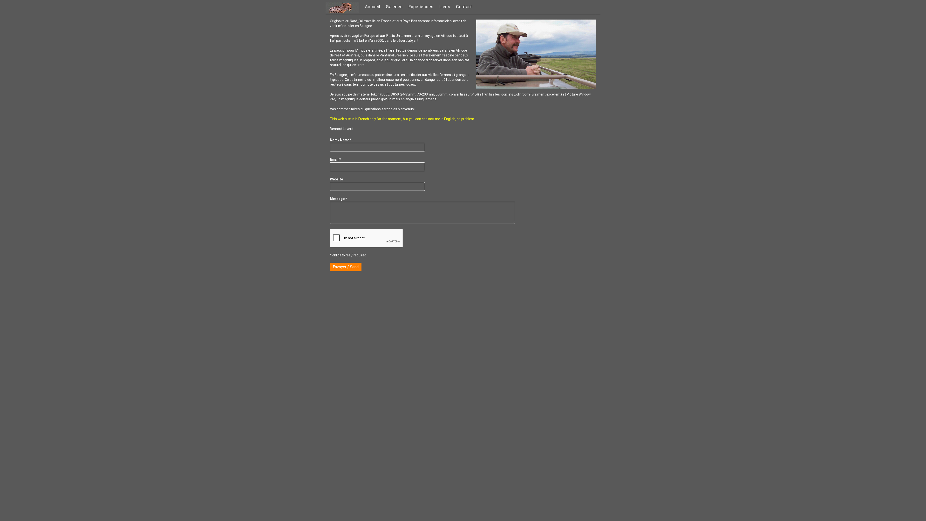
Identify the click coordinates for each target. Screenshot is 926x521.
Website (336, 179)
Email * (335, 159)
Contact (464, 6)
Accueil (372, 6)
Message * (338, 199)
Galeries (394, 6)
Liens (444, 6)
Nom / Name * (340, 140)
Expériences (421, 6)
